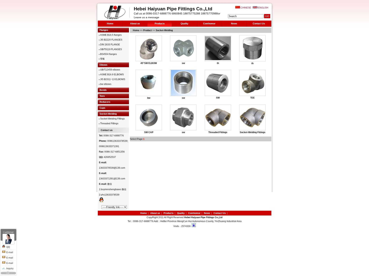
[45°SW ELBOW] (148, 59)
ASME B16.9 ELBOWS (112, 74)
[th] (218, 59)
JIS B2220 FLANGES (111, 39)
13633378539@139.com (112, 168)
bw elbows (105, 84)
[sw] (183, 58)
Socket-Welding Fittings (112, 118)
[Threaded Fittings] (218, 127)
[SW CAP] (149, 127)
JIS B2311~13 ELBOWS (112, 79)
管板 (102, 58)
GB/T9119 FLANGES (111, 49)
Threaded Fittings (109, 123)
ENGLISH (263, 7)
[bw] (149, 95)
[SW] (218, 93)
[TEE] (252, 93)
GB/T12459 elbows (110, 69)
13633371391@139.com (112, 178)
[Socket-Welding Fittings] (252, 127)
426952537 (110, 157)
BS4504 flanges (108, 54)
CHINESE (246, 7)
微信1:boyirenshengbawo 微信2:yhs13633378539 (112, 189)
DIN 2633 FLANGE (110, 44)
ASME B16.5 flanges (111, 35)
